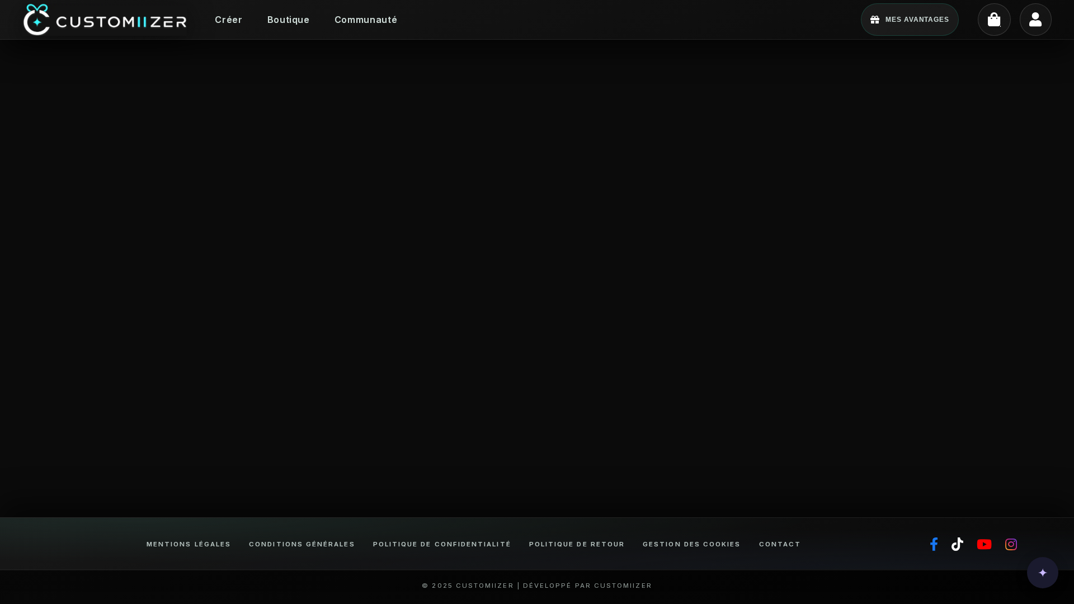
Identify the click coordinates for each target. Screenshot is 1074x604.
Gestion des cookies (692, 544)
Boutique (288, 19)
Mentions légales (189, 544)
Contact (780, 544)
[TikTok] (957, 544)
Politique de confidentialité (442, 544)
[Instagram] (1011, 544)
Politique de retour (577, 544)
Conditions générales (302, 544)
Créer (228, 19)
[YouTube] (984, 544)
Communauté (366, 19)
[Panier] (994, 19)
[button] (1042, 572)
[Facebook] (934, 544)
